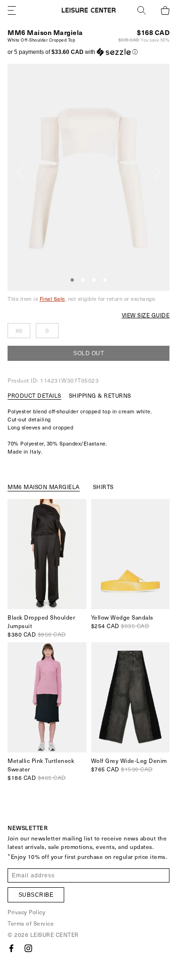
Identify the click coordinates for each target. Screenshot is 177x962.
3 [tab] (94, 280)
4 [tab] (105, 280)
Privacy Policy (26, 912)
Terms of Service (31, 923)
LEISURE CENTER (54, 934)
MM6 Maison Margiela (45, 32)
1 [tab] (72, 280)
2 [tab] (83, 280)
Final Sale (52, 299)
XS (19, 330)
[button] (73, 52)
